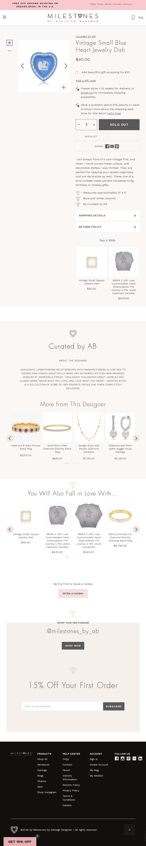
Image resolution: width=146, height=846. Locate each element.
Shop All (42, 759)
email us (87, 92)
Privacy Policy (71, 790)
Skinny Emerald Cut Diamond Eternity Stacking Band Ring (120, 537)
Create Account (99, 764)
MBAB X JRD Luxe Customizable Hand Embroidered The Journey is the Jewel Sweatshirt (88, 540)
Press (100, 4)
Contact (117, 4)
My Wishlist (96, 775)
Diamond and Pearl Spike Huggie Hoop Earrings (120, 448)
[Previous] (10, 438)
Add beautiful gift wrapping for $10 (106, 72)
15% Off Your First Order (73, 685)
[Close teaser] (37, 836)
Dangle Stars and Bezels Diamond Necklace (89, 448)
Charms (41, 781)
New (40, 786)
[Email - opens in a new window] (112, 146)
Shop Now (73, 645)
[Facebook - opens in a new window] (107, 146)
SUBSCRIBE (114, 706)
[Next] (136, 438)
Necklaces (43, 764)
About (108, 4)
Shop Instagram (46, 792)
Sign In (94, 759)
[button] (20, 841)
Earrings (42, 770)
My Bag (94, 770)
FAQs (93, 4)
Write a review (73, 593)
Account (127, 4)
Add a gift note (86, 80)
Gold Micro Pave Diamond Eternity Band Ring (57, 448)
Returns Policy (71, 784)
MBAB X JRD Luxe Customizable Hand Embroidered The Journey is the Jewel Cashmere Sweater (57, 540)
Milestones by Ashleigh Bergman (52, 829)
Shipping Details (92, 215)
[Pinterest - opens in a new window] (117, 146)
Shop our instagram (73, 622)
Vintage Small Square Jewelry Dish (26, 536)
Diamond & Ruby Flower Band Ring (25, 447)
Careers (67, 805)
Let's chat (114, 113)
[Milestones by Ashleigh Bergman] (73, 17)
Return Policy (90, 227)
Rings (40, 775)
